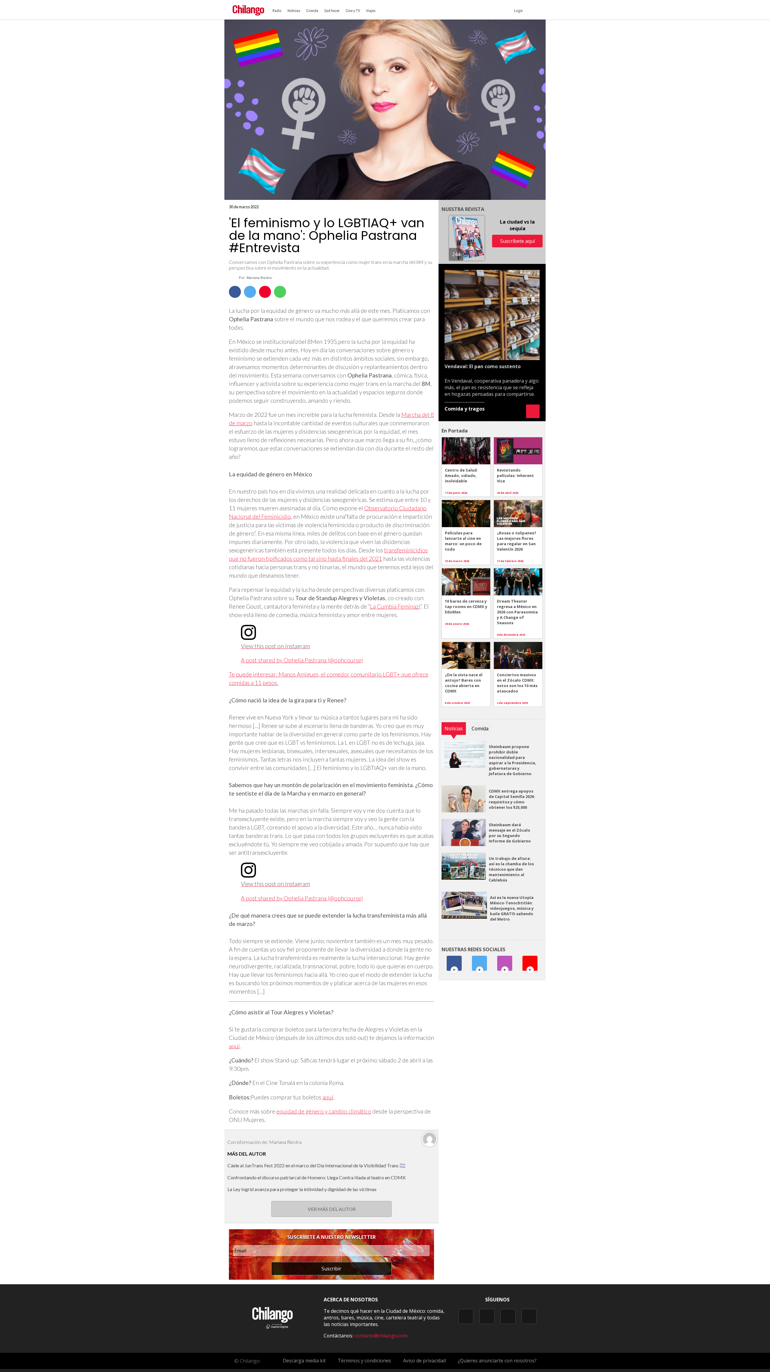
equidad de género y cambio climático (323, 1111)
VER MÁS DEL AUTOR (332, 1209)
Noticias (294, 10)
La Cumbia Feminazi (395, 606)
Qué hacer (332, 10)
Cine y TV (353, 10)
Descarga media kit (304, 1360)
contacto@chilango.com (381, 1335)
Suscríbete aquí (517, 241)
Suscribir (331, 1268)
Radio (277, 10)
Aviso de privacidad (424, 1360)
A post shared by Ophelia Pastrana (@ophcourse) (302, 660)
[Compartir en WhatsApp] (280, 292)
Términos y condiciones (364, 1360)
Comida (312, 10)
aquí (234, 1046)
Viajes (370, 10)
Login (519, 10)
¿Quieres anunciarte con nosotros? (497, 1360)
